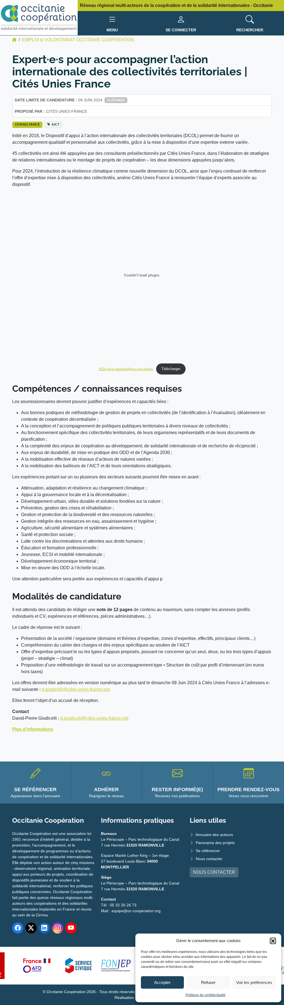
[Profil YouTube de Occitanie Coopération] (71, 928)
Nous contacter (209, 859)
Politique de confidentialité (205, 995)
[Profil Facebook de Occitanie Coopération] (17, 928)
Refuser (208, 982)
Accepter (162, 982)
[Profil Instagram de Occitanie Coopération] (57, 928)
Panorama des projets (215, 842)
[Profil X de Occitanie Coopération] (31, 928)
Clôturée (116, 100)
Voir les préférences (254, 982)
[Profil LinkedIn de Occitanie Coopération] (44, 928)
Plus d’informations (32, 729)
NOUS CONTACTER (214, 872)
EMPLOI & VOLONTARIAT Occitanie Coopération (78, 39)
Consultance (27, 124)
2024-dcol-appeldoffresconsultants (125, 369)
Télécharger (170, 369)
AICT (56, 124)
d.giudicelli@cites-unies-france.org (76, 689)
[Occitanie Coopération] (39, 17)
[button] (273, 941)
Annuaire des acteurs (214, 834)
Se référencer (208, 850)
